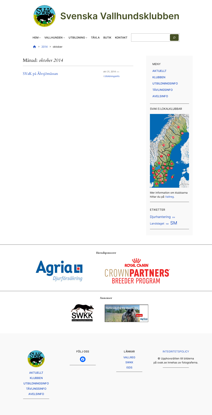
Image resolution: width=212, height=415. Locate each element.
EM (173, 217)
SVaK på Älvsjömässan (40, 74)
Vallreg (169, 196)
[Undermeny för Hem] (40, 37)
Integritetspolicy (176, 351)
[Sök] (174, 37)
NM (167, 224)
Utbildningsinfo (112, 76)
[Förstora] (185, 118)
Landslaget (157, 223)
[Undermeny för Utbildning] (86, 37)
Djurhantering (160, 217)
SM (173, 223)
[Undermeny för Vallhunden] (64, 37)
